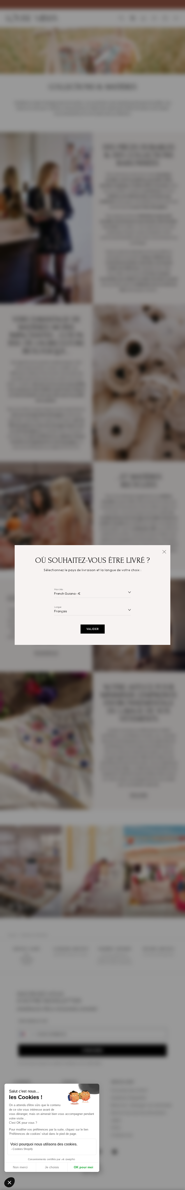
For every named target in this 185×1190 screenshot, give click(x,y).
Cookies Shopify (23, 1149)
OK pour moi (83, 1167)
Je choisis (52, 1167)
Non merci (20, 1167)
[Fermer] (164, 551)
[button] (9, 1182)
